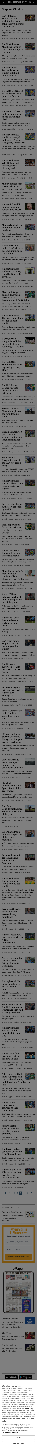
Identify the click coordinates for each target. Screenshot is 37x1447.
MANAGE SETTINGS (18, 1443)
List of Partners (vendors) (10, 1432)
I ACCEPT (18, 1437)
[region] (18, 1413)
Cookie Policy (29, 1408)
